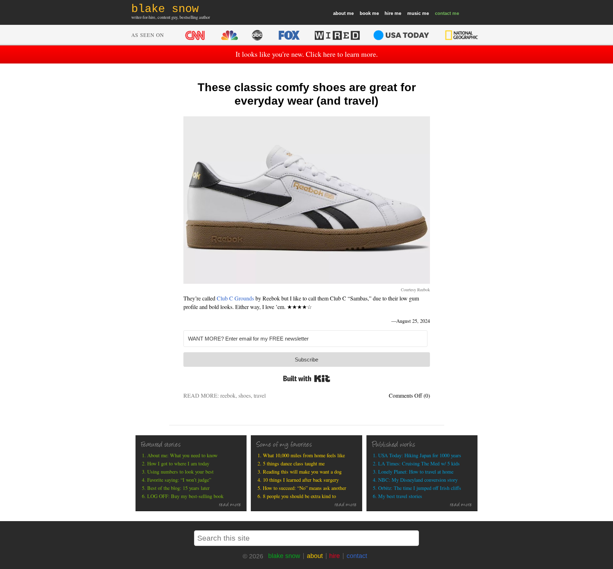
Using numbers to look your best (180, 472)
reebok (228, 395)
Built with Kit (306, 378)
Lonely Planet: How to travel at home (415, 472)
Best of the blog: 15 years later (178, 488)
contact (443, 13)
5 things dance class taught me (294, 463)
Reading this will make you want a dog (302, 472)
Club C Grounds (235, 298)
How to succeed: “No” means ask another (304, 488)
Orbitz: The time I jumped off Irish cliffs (419, 488)
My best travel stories (400, 496)
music (414, 13)
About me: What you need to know (182, 455)
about (339, 13)
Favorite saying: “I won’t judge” (179, 480)
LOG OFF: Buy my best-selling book (185, 496)
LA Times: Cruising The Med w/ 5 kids (419, 463)
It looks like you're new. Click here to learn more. (307, 54)
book (365, 13)
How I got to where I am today (178, 463)
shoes (244, 395)
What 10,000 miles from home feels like (304, 455)
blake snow (284, 555)
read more (230, 505)
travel (260, 395)
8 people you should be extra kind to (299, 496)
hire (389, 13)
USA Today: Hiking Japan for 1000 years (419, 455)
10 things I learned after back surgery (301, 480)
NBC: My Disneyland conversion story (418, 480)
